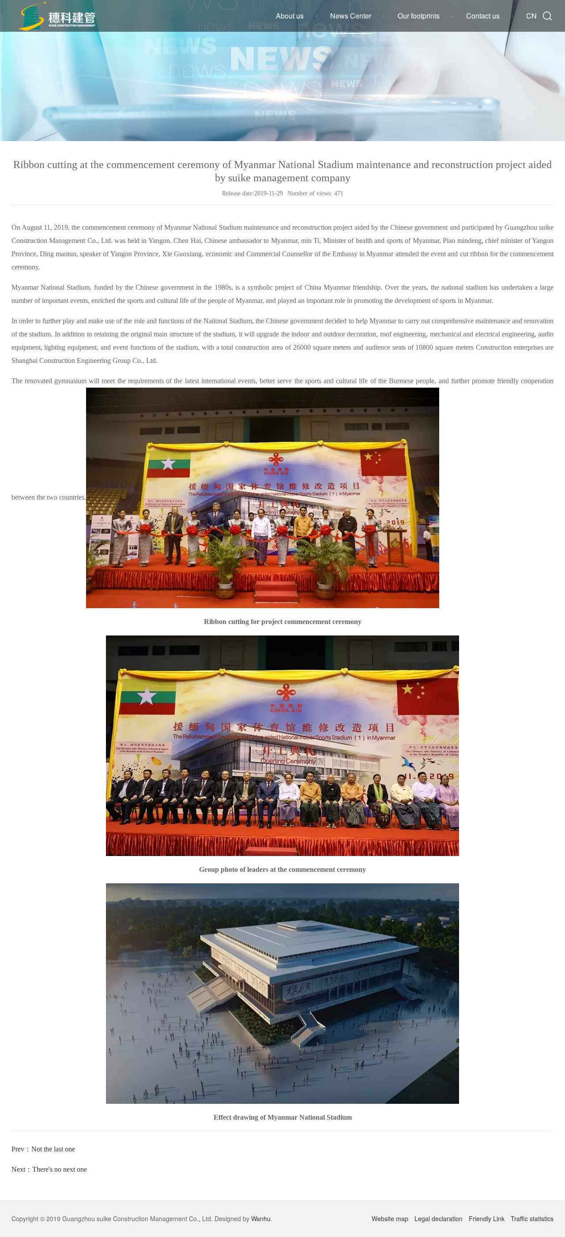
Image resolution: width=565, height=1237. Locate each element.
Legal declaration (438, 1218)
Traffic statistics (532, 1218)
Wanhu (261, 1218)
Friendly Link (487, 1218)
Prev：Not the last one (43, 1149)
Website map (390, 1218)
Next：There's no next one (49, 1169)
